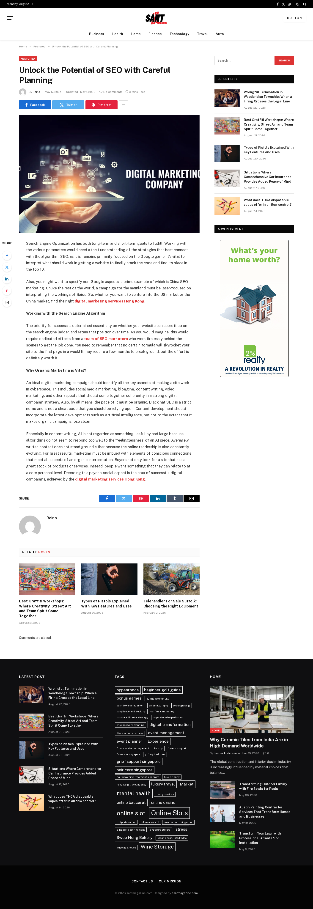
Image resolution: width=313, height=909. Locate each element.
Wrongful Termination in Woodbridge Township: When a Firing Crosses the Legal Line (268, 96)
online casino (163, 802)
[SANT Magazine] (156, 18)
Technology (179, 34)
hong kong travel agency (131, 784)
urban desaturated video (172, 838)
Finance (155, 34)
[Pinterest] (6, 290)
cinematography (158, 705)
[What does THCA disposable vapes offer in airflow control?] (227, 206)
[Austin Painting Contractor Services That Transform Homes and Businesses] (222, 813)
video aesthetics (126, 847)
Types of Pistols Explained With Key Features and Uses (106, 603)
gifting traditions (155, 754)
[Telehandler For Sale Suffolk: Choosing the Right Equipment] (171, 579)
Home (136, 34)
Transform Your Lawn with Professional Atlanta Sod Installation (260, 838)
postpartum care (126, 822)
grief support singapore (139, 761)
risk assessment (149, 822)
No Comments (113, 91)
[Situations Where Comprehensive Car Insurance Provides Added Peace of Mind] (227, 178)
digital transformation (170, 724)
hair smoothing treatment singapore (138, 777)
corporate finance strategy (132, 717)
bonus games (129, 698)
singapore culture (160, 829)
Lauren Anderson (225, 753)
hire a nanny (172, 777)
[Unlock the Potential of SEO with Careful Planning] (109, 174)
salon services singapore (178, 822)
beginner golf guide (162, 689)
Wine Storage (157, 847)
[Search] (304, 4)
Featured (28, 58)
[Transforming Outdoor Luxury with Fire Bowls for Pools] (222, 790)
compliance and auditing (131, 711)
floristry (158, 748)
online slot (131, 813)
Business (96, 34)
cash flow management (130, 705)
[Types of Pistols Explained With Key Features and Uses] (109, 579)
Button (294, 18)
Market (187, 784)
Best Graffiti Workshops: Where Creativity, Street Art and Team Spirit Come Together (45, 608)
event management (166, 732)
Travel (202, 34)
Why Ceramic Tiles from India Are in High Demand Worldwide (249, 743)
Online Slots (169, 813)
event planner (129, 741)
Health (117, 34)
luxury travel (163, 784)
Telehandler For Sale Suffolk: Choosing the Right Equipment (170, 603)
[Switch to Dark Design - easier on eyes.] (297, 4)
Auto (220, 34)
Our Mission (170, 881)
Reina (36, 91)
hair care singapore (135, 769)
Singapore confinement (131, 829)
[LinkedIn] (6, 278)
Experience (158, 741)
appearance (128, 689)
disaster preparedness (130, 733)
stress (181, 829)
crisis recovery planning (130, 725)
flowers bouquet (176, 748)
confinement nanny (162, 711)
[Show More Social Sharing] (123, 104)
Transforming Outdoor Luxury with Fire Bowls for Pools (263, 786)
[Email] (6, 302)
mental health (134, 793)
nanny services (165, 794)
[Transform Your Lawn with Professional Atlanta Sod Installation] (222, 839)
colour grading (181, 705)
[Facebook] (6, 255)
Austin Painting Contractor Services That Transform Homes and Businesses (264, 811)
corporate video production (168, 717)
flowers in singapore (128, 754)
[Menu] (10, 18)
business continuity (157, 698)
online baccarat (131, 802)
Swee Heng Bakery (134, 837)
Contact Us (142, 881)
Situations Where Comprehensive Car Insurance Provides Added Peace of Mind (267, 176)
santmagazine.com (185, 893)
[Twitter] (6, 267)
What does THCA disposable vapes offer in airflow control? (267, 202)
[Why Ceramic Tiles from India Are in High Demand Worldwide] (252, 709)
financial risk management (133, 748)
